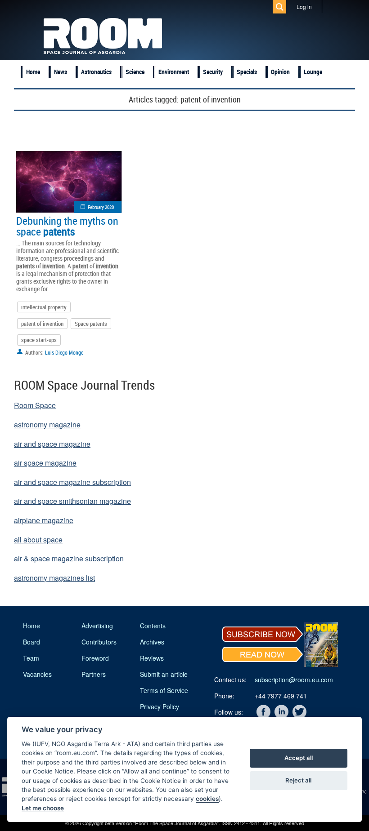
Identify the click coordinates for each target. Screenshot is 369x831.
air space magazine (45, 463)
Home (33, 71)
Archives (152, 641)
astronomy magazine (47, 424)
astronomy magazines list (54, 578)
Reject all (298, 780)
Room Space (35, 405)
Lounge (313, 71)
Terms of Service (164, 690)
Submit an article (164, 674)
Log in (304, 6)
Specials (247, 71)
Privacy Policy (159, 706)
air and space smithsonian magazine (72, 501)
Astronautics (96, 71)
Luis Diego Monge (64, 352)
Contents (153, 625)
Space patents (91, 324)
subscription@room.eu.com (294, 679)
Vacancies (37, 674)
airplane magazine (43, 520)
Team (31, 658)
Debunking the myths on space (67, 226)
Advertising (97, 625)
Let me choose (43, 808)
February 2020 (101, 207)
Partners (93, 674)
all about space (38, 539)
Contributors (99, 641)
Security (213, 71)
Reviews (152, 658)
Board (31, 641)
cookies (207, 798)
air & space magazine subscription (69, 558)
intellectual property (44, 307)
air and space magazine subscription (72, 482)
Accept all (298, 757)
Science (135, 71)
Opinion (280, 71)
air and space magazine (52, 444)
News (60, 71)
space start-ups (39, 340)
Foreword (95, 658)
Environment (173, 71)
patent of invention (42, 324)
